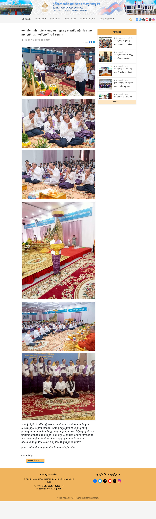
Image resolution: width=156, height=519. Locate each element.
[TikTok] (143, 19)
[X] (114, 481)
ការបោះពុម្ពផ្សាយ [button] (106, 19)
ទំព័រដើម (27, 19)
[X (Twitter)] (150, 19)
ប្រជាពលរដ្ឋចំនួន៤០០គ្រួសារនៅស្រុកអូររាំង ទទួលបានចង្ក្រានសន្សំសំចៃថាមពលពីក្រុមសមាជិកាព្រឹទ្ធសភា (123, 85)
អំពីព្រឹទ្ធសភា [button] (40, 19)
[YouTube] (147, 19)
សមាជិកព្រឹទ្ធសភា (70, 19)
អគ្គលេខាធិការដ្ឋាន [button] (87, 19)
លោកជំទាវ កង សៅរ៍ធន (35, 460)
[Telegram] (140, 19)
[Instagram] (153, 19)
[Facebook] (137, 19)
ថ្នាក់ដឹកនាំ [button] (54, 19)
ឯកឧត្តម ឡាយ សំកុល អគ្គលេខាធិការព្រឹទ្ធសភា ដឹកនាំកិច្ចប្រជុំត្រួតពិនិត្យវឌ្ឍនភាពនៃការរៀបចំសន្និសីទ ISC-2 (124, 71)
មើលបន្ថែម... (117, 102)
